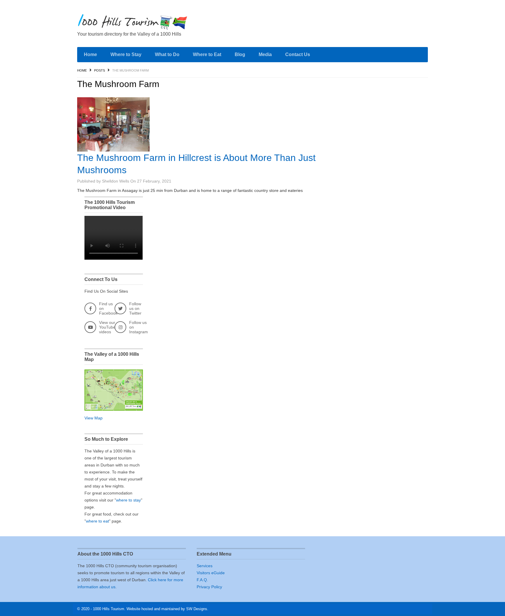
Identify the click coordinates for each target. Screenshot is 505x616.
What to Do (167, 54)
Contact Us (297, 54)
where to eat (97, 521)
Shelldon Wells (115, 181)
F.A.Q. (202, 579)
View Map (93, 418)
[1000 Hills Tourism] (132, 21)
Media (265, 54)
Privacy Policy (209, 586)
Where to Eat (207, 54)
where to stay (128, 500)
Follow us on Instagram (138, 327)
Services (204, 565)
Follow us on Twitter (135, 308)
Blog (240, 54)
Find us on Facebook (108, 308)
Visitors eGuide (211, 572)
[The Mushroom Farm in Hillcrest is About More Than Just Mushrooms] (113, 124)
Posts (99, 70)
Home (90, 54)
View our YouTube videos (107, 327)
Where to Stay (125, 54)
